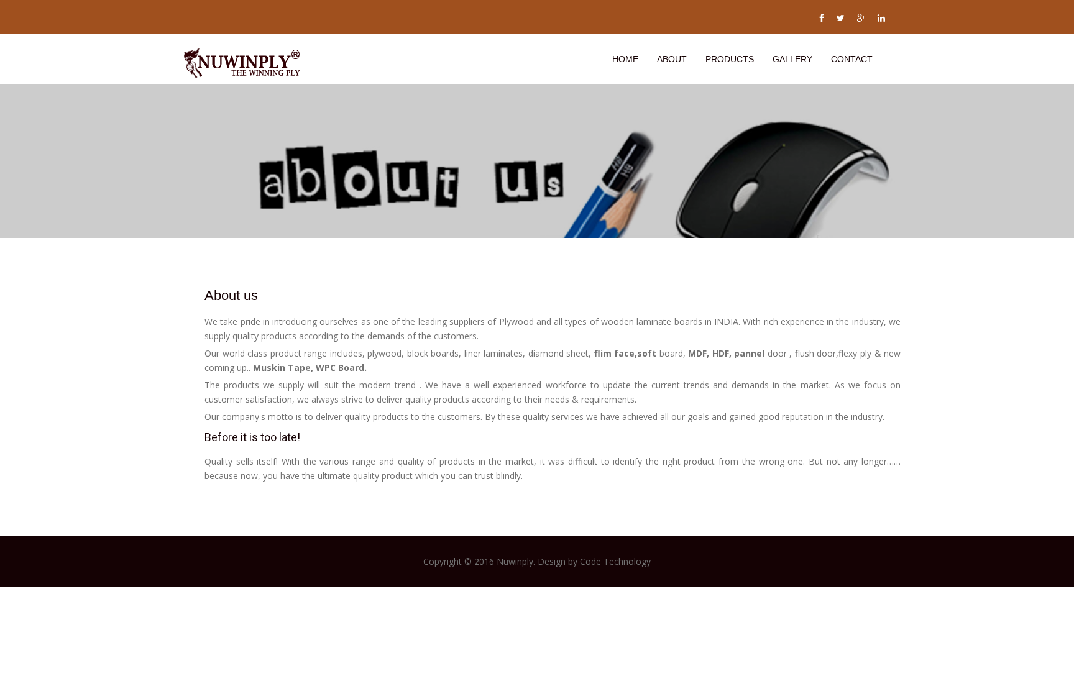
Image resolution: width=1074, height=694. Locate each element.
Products (729, 59)
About (672, 59)
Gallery (792, 59)
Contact (852, 59)
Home (625, 59)
